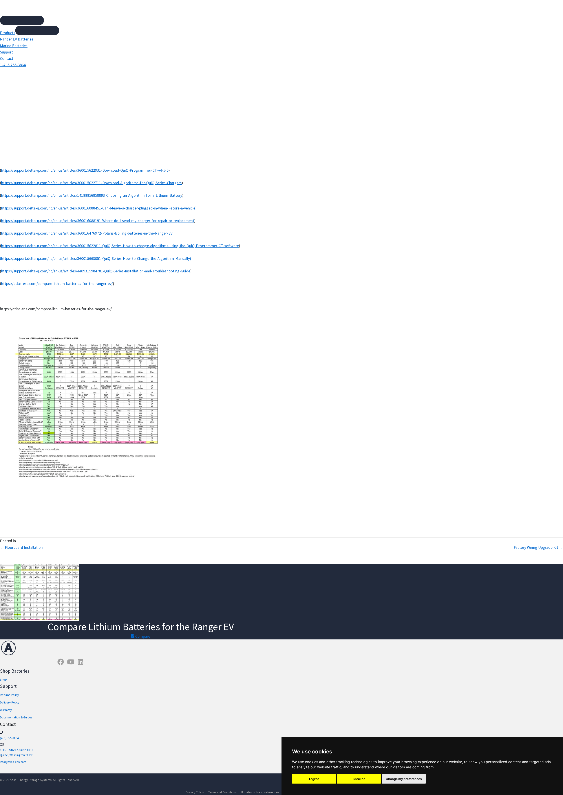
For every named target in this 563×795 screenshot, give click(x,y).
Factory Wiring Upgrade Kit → (538, 547)
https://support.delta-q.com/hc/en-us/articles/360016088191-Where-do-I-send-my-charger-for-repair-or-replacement (97, 220)
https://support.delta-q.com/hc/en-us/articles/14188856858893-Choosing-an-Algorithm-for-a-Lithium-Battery (91, 195)
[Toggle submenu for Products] (37, 30)
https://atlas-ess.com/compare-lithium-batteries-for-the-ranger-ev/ (57, 283)
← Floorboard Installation (21, 547)
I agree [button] (314, 779)
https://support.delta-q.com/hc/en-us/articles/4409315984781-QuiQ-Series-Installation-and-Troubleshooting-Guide (95, 271)
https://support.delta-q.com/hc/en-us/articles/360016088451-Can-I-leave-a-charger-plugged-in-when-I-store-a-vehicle (98, 208)
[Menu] (22, 20)
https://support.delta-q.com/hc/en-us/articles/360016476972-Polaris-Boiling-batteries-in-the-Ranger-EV (86, 233)
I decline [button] (359, 779)
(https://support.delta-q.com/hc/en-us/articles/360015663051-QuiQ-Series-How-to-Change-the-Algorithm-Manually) (95, 258)
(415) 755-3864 (9, 738)
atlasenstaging (298, 117)
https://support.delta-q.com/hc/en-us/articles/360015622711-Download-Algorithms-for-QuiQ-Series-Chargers (91, 182)
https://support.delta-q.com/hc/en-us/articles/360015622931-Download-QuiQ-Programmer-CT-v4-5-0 (84, 170)
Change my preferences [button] (404, 779)
